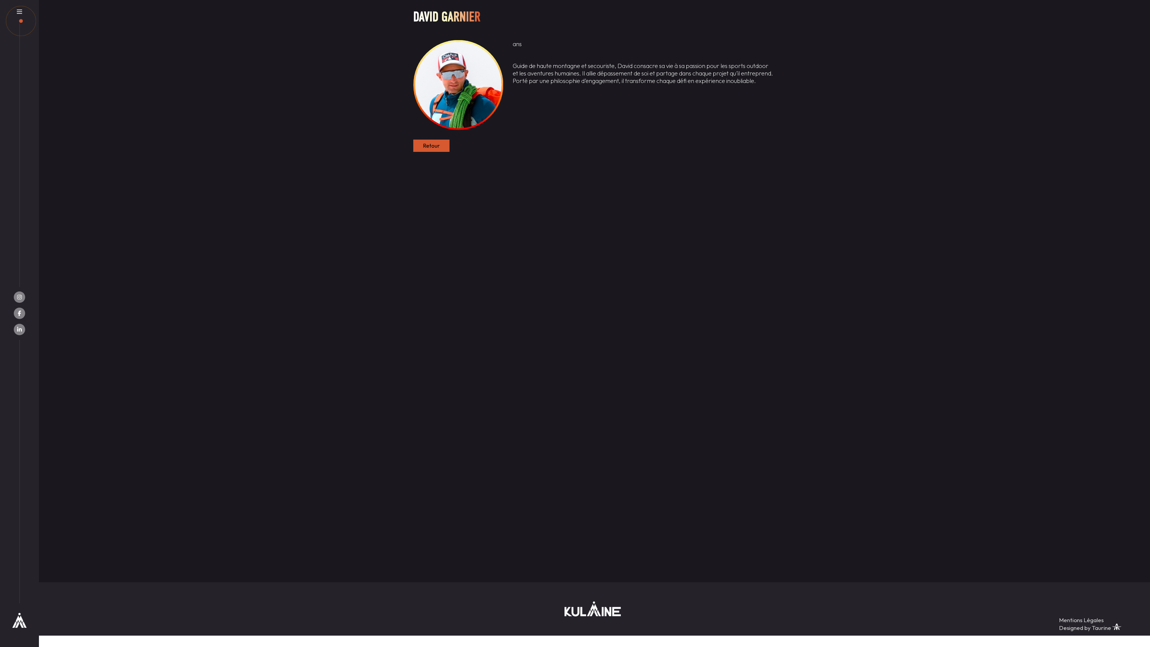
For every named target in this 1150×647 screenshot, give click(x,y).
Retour (431, 145)
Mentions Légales (1081, 620)
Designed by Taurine (1085, 627)
